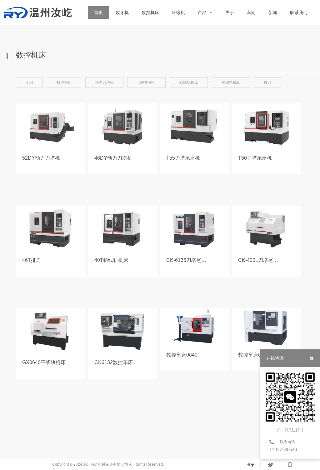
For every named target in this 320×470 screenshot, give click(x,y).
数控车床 (64, 82)
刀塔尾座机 (146, 82)
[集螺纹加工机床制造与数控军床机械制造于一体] (37, 12)
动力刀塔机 (104, 82)
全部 (29, 82)
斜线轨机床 (188, 82)
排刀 (267, 82)
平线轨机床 (231, 82)
